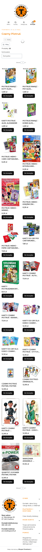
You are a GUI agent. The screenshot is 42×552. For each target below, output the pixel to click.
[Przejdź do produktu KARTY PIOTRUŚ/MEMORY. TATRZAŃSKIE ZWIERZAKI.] (10, 272)
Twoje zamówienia (29, 525)
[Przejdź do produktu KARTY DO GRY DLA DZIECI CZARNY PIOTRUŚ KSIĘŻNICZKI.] (31, 310)
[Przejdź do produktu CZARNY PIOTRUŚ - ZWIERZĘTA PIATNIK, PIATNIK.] (31, 371)
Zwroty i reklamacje (30, 542)
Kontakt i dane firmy (30, 503)
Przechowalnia (28, 529)
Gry (13, 29)
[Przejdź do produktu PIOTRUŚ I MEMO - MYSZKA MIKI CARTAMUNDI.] (31, 148)
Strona (18, 62)
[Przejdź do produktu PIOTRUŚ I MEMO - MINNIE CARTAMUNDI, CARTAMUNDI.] (10, 192)
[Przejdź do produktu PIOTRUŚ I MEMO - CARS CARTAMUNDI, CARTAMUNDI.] (10, 145)
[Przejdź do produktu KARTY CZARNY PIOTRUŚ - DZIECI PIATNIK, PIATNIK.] (31, 412)
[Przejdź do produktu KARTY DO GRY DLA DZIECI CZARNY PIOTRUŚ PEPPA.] (10, 341)
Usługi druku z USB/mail (31, 505)
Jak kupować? (28, 544)
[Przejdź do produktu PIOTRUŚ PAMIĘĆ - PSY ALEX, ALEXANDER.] (31, 76)
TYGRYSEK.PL (6, 29)
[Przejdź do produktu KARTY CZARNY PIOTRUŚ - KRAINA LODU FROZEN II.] (10, 307)
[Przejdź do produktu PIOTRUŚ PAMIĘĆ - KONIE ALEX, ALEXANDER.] (31, 110)
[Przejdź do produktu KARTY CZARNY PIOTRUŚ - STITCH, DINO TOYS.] (31, 341)
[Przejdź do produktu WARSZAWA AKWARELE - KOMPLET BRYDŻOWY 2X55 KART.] (31, 450)
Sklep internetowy (18, 549)
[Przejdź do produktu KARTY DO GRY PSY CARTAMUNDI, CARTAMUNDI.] (31, 230)
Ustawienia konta (29, 527)
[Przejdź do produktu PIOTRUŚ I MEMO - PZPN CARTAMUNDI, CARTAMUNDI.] (10, 233)
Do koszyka (7, 96)
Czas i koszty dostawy (30, 516)
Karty (18, 29)
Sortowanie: (6, 52)
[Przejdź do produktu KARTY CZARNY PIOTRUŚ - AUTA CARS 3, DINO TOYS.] (31, 265)
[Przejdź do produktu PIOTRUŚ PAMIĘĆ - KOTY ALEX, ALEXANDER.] (10, 76)
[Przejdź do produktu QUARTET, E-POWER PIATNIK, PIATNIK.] (10, 457)
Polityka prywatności (30, 540)
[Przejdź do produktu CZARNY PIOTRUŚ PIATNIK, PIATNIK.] (10, 373)
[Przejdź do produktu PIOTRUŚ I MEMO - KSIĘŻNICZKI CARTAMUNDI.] (31, 189)
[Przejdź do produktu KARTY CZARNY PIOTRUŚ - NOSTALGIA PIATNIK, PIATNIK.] (10, 412)
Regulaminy (27, 538)
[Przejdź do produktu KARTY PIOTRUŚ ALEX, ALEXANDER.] (10, 110)
